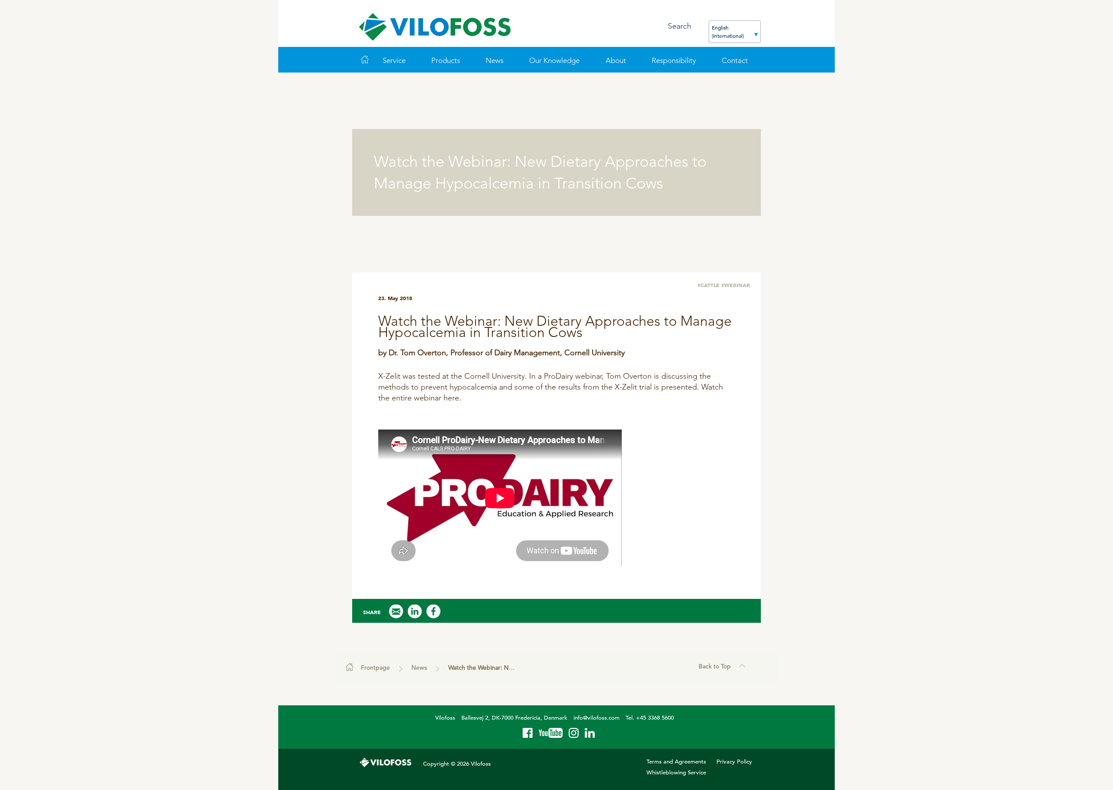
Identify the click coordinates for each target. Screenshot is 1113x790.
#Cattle (708, 284)
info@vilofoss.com (596, 717)
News (494, 60)
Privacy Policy (734, 761)
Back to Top (715, 666)
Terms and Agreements (676, 761)
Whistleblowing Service (676, 772)
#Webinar (735, 284)
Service (394, 60)
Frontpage (375, 667)
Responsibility (674, 60)
